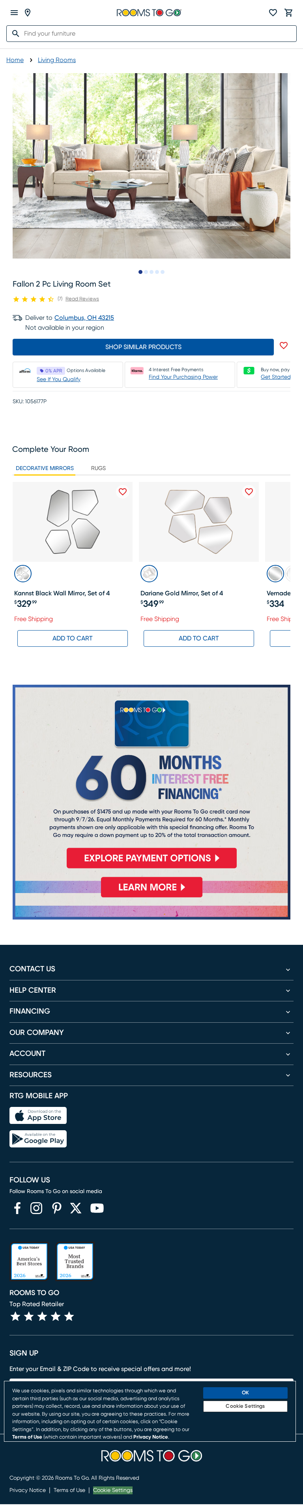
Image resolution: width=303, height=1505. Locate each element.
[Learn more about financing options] (151, 897)
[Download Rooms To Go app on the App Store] (38, 1115)
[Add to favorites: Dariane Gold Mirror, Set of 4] (249, 492)
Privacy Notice (27, 1490)
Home (15, 60)
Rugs (98, 468)
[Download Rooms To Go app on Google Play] (38, 1139)
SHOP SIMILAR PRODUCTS (143, 347)
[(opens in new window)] (17, 1208)
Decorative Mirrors (45, 468)
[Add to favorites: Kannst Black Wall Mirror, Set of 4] (122, 492)
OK (245, 1392)
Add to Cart (72, 638)
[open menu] (14, 13)
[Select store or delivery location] (27, 13)
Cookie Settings (113, 1490)
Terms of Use (69, 1490)
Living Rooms (57, 60)
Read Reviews (82, 299)
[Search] (13, 33)
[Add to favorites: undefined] (283, 345)
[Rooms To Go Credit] (151, 780)
